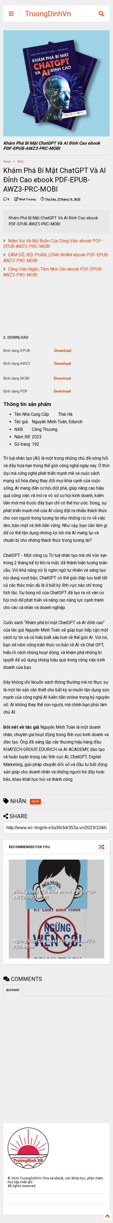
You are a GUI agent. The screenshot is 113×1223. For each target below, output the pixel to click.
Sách (21, 161)
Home (7, 161)
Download (62, 351)
